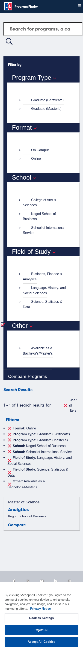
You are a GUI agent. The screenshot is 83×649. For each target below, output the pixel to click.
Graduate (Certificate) (47, 100)
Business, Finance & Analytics (42, 276)
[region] (41, 615)
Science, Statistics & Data (42, 304)
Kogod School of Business (39, 216)
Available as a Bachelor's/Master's (38, 350)
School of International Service (43, 230)
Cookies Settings (41, 618)
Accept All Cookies (41, 641)
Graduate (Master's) (46, 108)
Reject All (41, 630)
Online (36, 158)
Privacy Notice (40, 608)
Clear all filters (72, 405)
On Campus (40, 150)
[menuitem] (45, 100)
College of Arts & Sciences (39, 202)
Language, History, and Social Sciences (44, 290)
